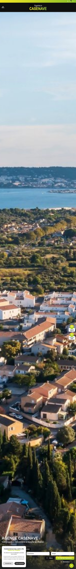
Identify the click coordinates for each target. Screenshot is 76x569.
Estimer (27, 549)
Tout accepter (20, 563)
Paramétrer (8, 563)
